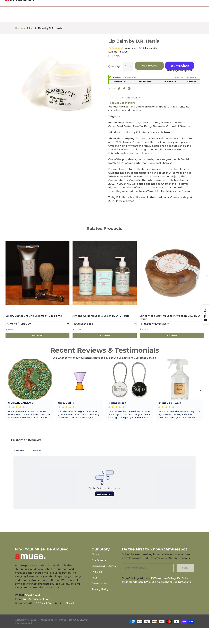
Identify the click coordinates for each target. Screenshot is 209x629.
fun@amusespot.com (36, 599)
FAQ (94, 577)
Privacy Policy (100, 589)
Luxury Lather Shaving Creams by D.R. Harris (34, 315)
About (95, 554)
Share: (111, 88)
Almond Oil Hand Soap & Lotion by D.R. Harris (101, 315)
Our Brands (98, 560)
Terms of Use (99, 583)
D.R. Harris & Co (118, 51)
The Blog (96, 571)
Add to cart (37, 335)
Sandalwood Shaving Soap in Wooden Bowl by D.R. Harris (171, 317)
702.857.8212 (32, 594)
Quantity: (114, 66)
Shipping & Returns (103, 566)
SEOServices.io (24, 623)
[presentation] (2, 275)
